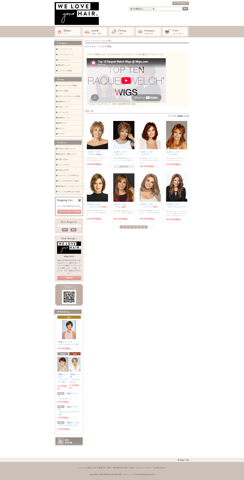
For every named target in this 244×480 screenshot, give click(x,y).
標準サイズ (62, 123)
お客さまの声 (63, 170)
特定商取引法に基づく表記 (123, 468)
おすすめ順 (172, 116)
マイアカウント (180, 3)
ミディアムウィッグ (65, 55)
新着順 (186, 116)
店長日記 (69, 278)
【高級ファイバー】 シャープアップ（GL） (62, 378)
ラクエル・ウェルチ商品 (67, 85)
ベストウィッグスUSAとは (68, 175)
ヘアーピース (63, 112)
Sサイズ (61, 128)
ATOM (68, 442)
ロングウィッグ (64, 60)
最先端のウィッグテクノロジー (70, 186)
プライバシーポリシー (144, 468)
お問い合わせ (63, 159)
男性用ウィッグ (64, 65)
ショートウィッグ (65, 49)
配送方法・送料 (105, 468)
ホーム (87, 41)
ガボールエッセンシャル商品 (69, 96)
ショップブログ (64, 165)
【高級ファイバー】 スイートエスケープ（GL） (68, 343)
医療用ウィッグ (64, 118)
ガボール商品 (63, 91)
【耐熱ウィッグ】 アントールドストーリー (68, 424)
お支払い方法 (91, 468)
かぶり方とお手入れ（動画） (69, 181)
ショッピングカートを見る (69, 212)
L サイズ (61, 134)
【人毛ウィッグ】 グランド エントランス (175, 205)
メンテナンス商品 (65, 71)
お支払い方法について (66, 149)
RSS (67, 440)
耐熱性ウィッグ (64, 102)
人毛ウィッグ (63, 107)
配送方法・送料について (67, 154)
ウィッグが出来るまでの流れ (69, 192)
